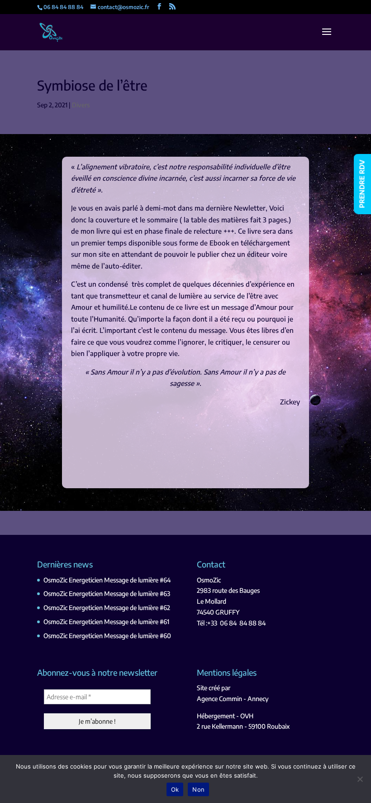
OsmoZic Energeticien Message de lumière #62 (106, 607)
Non (198, 789)
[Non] (359, 779)
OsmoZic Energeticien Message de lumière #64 (107, 580)
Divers (81, 105)
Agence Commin (219, 698)
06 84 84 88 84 (243, 623)
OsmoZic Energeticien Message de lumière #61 (106, 621)
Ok (175, 789)
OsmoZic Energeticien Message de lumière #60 (107, 636)
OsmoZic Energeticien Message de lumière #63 (106, 593)
